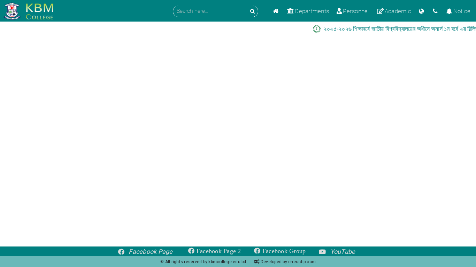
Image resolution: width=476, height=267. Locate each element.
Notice (461, 11)
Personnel (356, 11)
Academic (398, 11)
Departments (312, 11)
